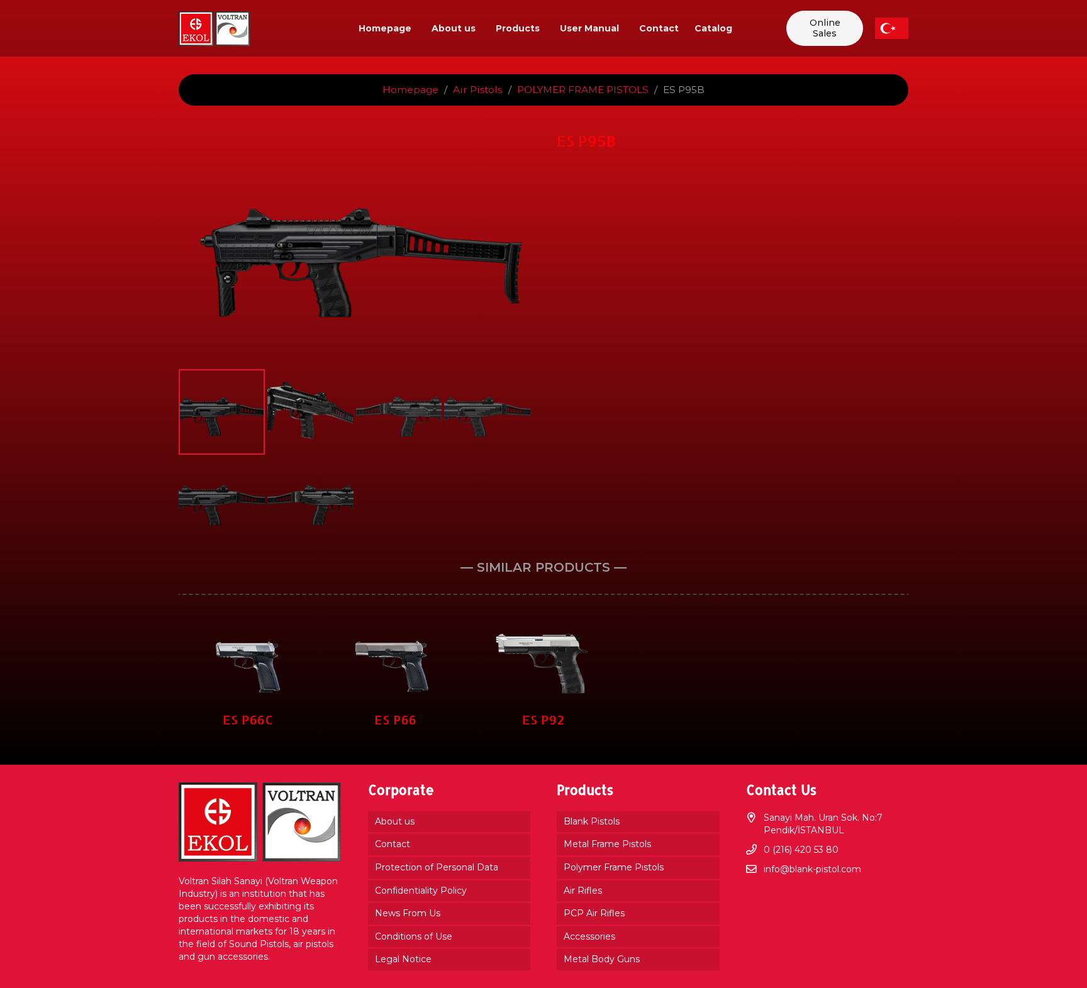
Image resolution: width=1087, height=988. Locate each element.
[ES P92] (544, 624)
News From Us (407, 913)
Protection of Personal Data (436, 867)
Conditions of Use (413, 936)
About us (395, 821)
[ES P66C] (248, 624)
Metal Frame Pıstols (607, 844)
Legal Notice (403, 959)
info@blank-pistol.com (812, 869)
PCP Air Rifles (594, 913)
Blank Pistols (592, 821)
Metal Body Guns (602, 959)
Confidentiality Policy (421, 890)
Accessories (589, 936)
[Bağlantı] (214, 28)
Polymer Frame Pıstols (614, 867)
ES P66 (395, 720)
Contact (392, 844)
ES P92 (543, 720)
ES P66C (248, 720)
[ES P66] (396, 624)
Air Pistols (477, 90)
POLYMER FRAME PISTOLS (583, 90)
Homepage (410, 90)
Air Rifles (583, 890)
